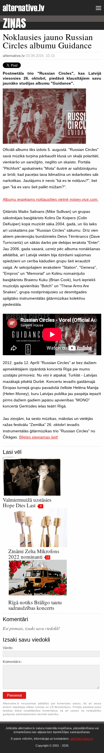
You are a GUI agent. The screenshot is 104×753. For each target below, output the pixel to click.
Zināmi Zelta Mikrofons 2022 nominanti (33, 554)
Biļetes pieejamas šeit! (38, 437)
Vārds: (8, 648)
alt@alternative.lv (81, 738)
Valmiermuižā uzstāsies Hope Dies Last (27, 502)
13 (47, 557)
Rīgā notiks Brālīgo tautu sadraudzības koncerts (35, 605)
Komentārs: (12, 662)
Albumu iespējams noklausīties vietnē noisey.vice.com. (50, 199)
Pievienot (14, 695)
